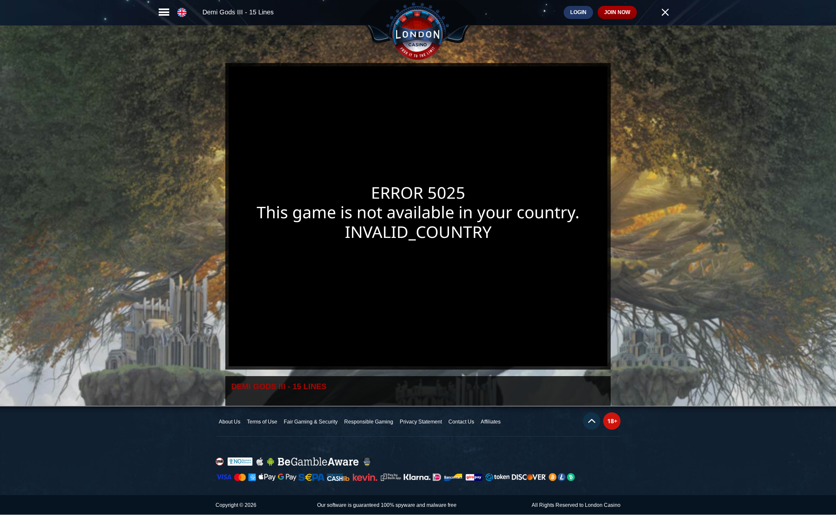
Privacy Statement (421, 421)
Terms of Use (262, 421)
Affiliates (491, 421)
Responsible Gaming (368, 421)
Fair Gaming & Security (311, 421)
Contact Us (461, 421)
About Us (229, 421)
